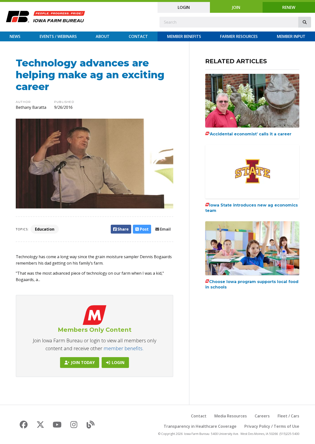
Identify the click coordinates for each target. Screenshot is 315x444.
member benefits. (124, 348)
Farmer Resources (239, 36)
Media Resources (230, 416)
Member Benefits (184, 36)
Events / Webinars (58, 36)
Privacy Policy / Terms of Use (271, 426)
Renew (288, 7)
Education (44, 229)
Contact (138, 36)
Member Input (291, 36)
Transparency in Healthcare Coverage (200, 426)
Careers (262, 416)
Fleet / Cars (288, 416)
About (103, 36)
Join (236, 7)
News (15, 36)
